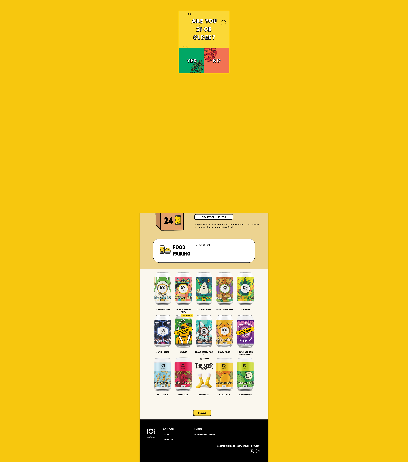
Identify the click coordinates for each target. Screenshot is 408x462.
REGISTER (198, 429)
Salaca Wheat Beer (224, 309)
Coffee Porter (162, 352)
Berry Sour (183, 395)
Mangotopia (224, 395)
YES (191, 60)
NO (217, 60)
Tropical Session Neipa (183, 310)
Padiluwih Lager (163, 309)
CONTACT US (168, 439)
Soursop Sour (245, 395)
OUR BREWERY (168, 429)
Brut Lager (245, 309)
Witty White (162, 395)
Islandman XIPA (204, 309)
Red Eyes (183, 352)
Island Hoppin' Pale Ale (204, 353)
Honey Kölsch (224, 352)
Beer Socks (204, 395)
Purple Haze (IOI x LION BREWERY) (245, 353)
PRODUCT (166, 434)
